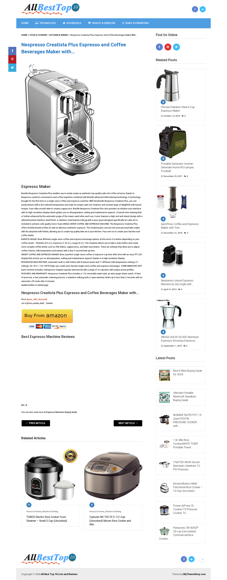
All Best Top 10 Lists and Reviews (59, 574)
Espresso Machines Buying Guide (61, 412)
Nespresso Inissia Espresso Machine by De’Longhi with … (177, 282)
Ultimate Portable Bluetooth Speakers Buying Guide (184, 396)
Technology (47, 23)
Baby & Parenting (137, 23)
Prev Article (37, 423)
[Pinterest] (168, 47)
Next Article (126, 423)
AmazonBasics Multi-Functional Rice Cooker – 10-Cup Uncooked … (188, 487)
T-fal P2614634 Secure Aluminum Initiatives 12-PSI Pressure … (187, 466)
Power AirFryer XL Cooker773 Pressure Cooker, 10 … (185, 509)
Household (73, 23)
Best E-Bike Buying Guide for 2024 (187, 372)
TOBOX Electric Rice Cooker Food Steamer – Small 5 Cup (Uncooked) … (47, 518)
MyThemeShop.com (194, 574)
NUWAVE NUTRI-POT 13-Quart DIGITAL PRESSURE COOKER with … (187, 420)
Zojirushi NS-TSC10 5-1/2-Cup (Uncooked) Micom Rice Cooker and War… (110, 520)
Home (24, 23)
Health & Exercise (103, 23)
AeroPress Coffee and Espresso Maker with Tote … (180, 225)
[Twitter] (176, 47)
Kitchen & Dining (50, 511)
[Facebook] (159, 47)
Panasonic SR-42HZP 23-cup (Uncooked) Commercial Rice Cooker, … (178, 533)
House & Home (33, 511)
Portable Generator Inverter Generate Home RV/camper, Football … (177, 167)
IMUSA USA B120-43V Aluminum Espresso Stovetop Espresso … (180, 338)
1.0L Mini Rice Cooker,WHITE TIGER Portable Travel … (185, 443)
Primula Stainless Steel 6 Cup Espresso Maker (178, 108)
